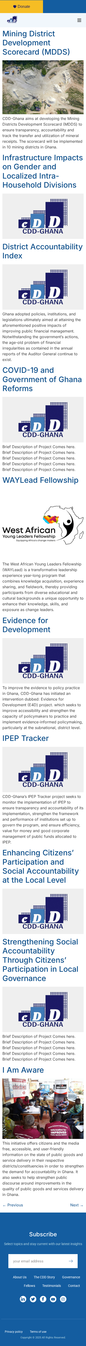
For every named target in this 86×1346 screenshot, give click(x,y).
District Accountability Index (42, 251)
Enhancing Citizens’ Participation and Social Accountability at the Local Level (40, 866)
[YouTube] (53, 1299)
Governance (71, 1277)
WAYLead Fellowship (40, 480)
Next (77, 1205)
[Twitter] (33, 1299)
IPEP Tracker (25, 738)
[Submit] (73, 1261)
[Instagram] (63, 1299)
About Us (20, 1277)
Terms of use (38, 1331)
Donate (24, 7)
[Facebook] (43, 1299)
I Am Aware (23, 1070)
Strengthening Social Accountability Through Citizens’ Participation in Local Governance (40, 960)
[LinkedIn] (23, 1299)
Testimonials (51, 1286)
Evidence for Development (26, 625)
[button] (79, 20)
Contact (74, 1286)
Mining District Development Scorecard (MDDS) (36, 43)
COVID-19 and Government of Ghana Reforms (42, 379)
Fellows (29, 1286)
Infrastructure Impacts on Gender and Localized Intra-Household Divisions (42, 171)
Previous (12, 1205)
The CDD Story (44, 1277)
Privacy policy (14, 1331)
